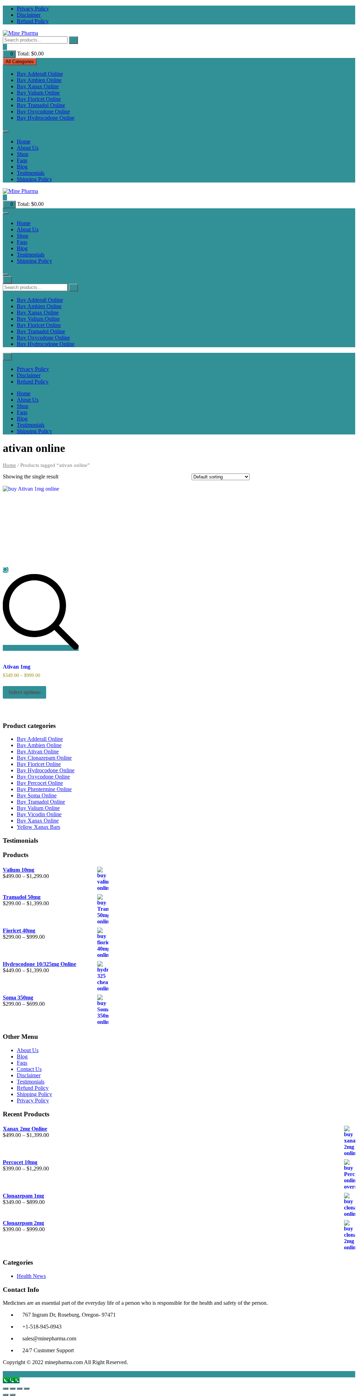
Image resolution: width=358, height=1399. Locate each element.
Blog (22, 167)
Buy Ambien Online (39, 80)
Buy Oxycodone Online (43, 111)
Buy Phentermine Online (44, 789)
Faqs (22, 160)
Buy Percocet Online (40, 783)
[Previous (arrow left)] (5, 1395)
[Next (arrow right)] (12, 1395)
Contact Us (29, 1069)
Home (23, 141)
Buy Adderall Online (40, 74)
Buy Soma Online (37, 795)
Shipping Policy (34, 179)
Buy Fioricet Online (39, 99)
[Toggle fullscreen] (12, 1388)
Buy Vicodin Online (39, 814)
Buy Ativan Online (38, 751)
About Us (27, 148)
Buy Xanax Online (38, 86)
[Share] (19, 1388)
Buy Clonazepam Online (44, 758)
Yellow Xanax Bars (38, 827)
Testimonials (30, 173)
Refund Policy (33, 21)
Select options (24, 692)
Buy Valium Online (38, 93)
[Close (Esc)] (26, 1388)
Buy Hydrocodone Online (45, 118)
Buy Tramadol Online (41, 105)
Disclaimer (29, 15)
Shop (22, 154)
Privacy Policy (33, 9)
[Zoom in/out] (5, 1388)
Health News (31, 1276)
